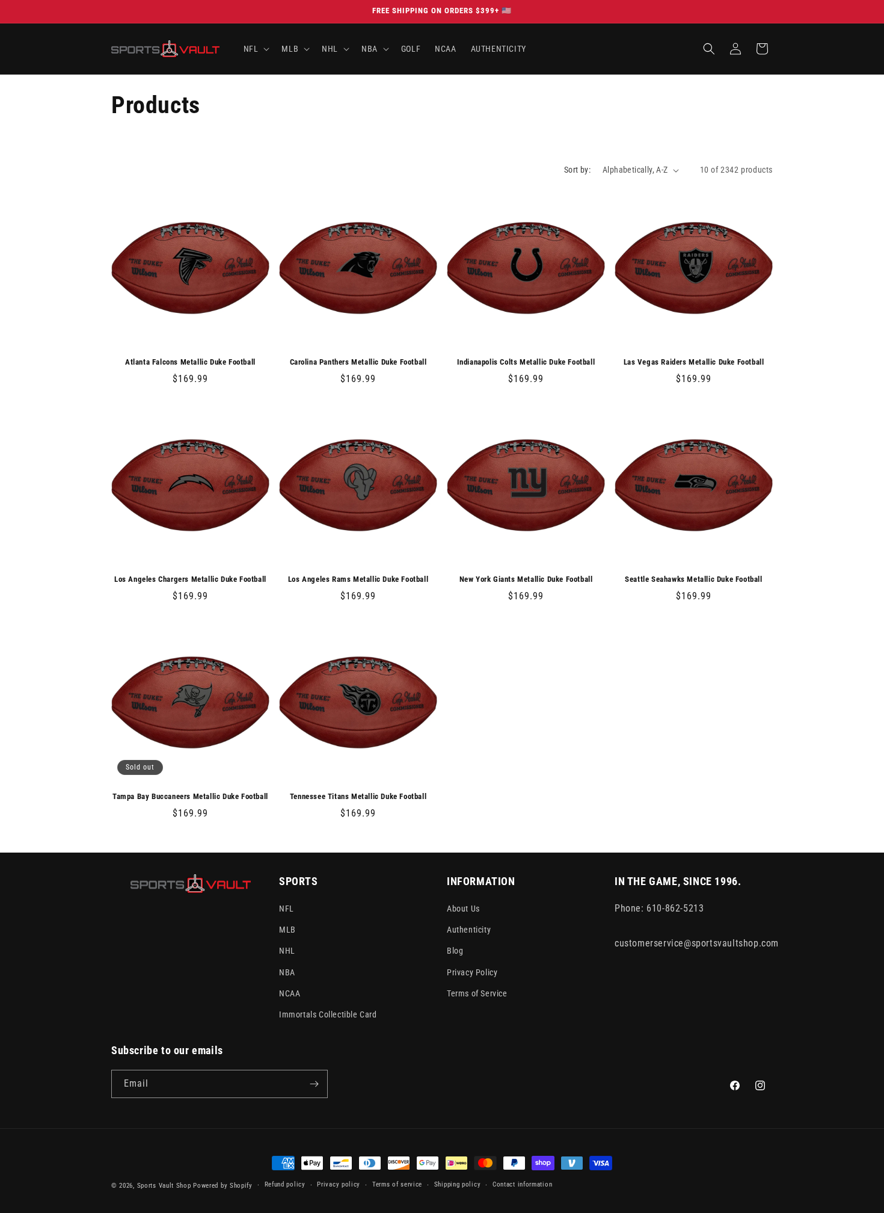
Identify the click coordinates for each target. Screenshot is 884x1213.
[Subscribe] (314, 1084)
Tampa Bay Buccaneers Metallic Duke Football (190, 796)
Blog (455, 950)
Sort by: (577, 169)
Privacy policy (338, 1184)
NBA (287, 972)
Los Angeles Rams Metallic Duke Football (358, 579)
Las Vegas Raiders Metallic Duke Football (694, 361)
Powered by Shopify (223, 1186)
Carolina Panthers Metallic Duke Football (358, 361)
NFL (286, 908)
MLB (287, 929)
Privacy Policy (472, 972)
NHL (287, 950)
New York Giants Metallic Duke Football (526, 579)
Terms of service (397, 1184)
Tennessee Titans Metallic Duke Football (358, 796)
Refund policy (285, 1184)
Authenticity (469, 929)
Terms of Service (477, 993)
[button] (255, 48)
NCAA (289, 993)
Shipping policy (457, 1184)
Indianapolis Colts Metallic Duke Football (526, 361)
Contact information (522, 1184)
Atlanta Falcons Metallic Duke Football (190, 361)
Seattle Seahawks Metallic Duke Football (693, 579)
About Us (463, 908)
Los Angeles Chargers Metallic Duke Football (190, 579)
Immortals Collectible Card (328, 1014)
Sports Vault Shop (164, 1186)
